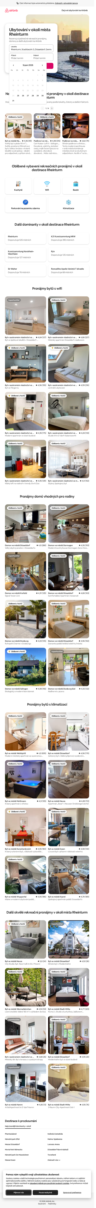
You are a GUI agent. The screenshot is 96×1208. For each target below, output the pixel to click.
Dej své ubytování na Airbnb (75, 10)
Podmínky (52, 1204)
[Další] (52, 108)
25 (18, 96)
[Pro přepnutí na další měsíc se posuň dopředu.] (42, 65)
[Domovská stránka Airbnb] (11, 10)
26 (23, 96)
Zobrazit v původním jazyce (66, 3)
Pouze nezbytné (45, 1192)
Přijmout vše (19, 1192)
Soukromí (42, 1204)
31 (13, 101)
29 (38, 96)
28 (33, 96)
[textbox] (20, 58)
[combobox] (31, 49)
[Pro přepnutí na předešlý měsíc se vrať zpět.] (13, 65)
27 (28, 96)
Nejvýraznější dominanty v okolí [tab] (18, 1126)
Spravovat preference (72, 1192)
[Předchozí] (42, 108)
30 (43, 96)
